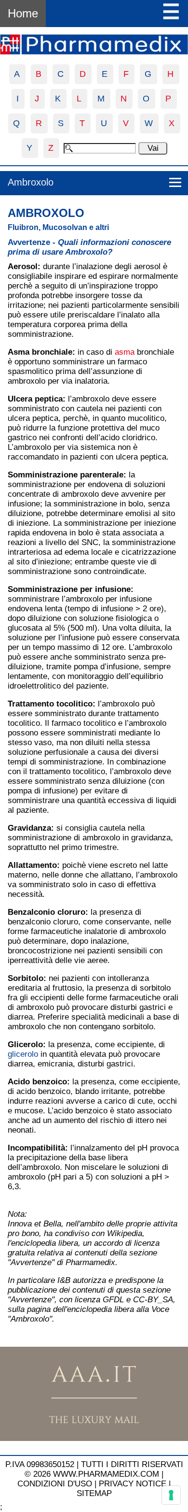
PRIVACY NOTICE (132, 1483)
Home (23, 13)
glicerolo (23, 1054)
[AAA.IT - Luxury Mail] (94, 1438)
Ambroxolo (31, 182)
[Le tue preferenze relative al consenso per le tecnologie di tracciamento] (171, 1495)
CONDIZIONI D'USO (54, 1483)
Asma (18, 352)
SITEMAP (94, 1493)
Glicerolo (25, 1044)
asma (124, 352)
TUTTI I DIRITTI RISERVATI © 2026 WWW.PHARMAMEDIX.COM (104, 1469)
